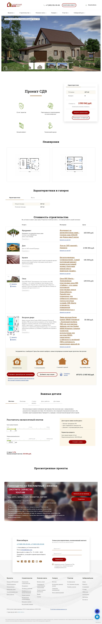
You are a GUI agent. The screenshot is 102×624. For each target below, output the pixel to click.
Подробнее (81, 499)
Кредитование (26, 595)
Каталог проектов (14, 19)
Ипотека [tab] (11, 401)
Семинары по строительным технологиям (41, 586)
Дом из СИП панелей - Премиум (69, 247)
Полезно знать (40, 13)
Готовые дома (71, 581)
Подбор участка (71, 586)
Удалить (14, 286)
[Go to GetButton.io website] (98, 622)
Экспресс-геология (27, 588)
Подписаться (59, 559)
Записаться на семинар (81, 493)
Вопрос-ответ (41, 581)
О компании (85, 586)
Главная (7, 19)
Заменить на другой (65, 240)
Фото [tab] (33, 197)
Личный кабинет (92, 5)
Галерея (53, 13)
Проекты (11, 13)
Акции (84, 581)
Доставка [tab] (56, 401)
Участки (65, 13)
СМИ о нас (85, 592)
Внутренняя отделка (27, 604)
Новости (84, 584)
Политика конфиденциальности (58, 609)
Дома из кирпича (11, 584)
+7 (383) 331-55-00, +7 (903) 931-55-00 (30, 544)
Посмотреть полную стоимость (80, 106)
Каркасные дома (11, 589)
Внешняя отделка (26, 601)
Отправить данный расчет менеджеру (20, 374)
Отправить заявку (77, 442)
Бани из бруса (10, 594)
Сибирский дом (79, 13)
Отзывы (84, 589)
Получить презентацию (81, 112)
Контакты (85, 599)
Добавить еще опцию (47, 374)
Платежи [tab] (22, 401)
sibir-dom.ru (21, 612)
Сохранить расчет (65, 374)
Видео (38, 594)
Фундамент (25, 586)
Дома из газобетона (12, 592)
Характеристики (73, 85)
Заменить (14, 284)
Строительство (25, 13)
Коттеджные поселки (73, 584)
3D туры (54, 581)
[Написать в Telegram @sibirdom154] (97, 616)
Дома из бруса (10, 586)
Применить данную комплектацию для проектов (21, 378)
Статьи (39, 596)
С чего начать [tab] (34, 402)
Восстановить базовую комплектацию (18, 380)
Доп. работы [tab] (45, 401)
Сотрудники (85, 594)
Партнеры (85, 597)
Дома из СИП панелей (26, 19)
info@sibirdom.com (26, 550)
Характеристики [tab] (14, 197)
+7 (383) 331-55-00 (53, 5)
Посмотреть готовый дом (80, 117)
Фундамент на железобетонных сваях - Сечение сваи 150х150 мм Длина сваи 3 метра (69, 233)
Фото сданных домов (58, 592)
